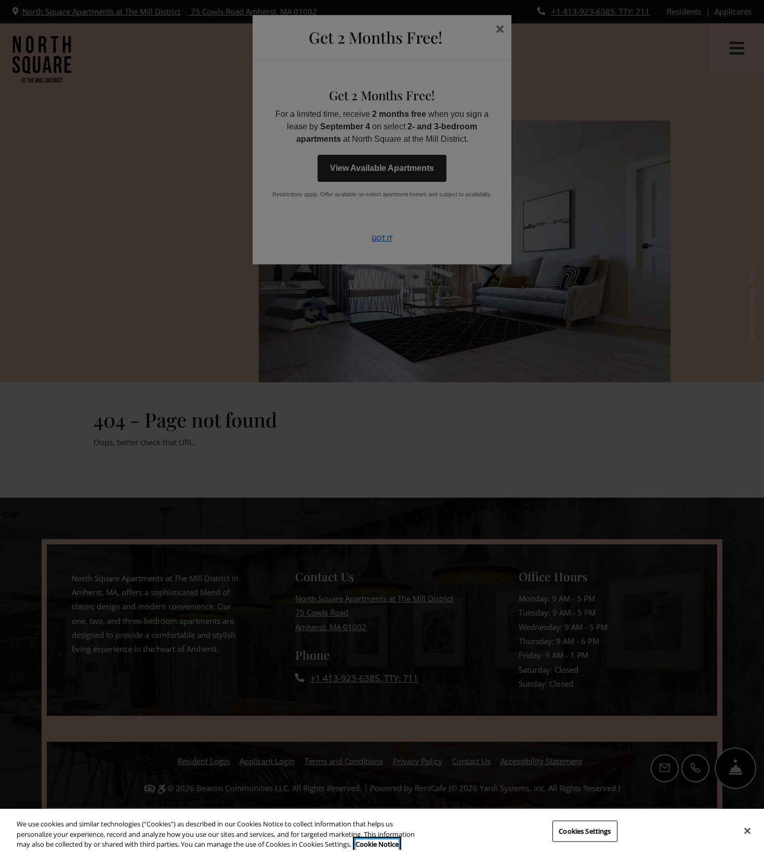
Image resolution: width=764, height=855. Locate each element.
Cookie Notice (377, 844)
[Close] (747, 830)
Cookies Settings (585, 830)
